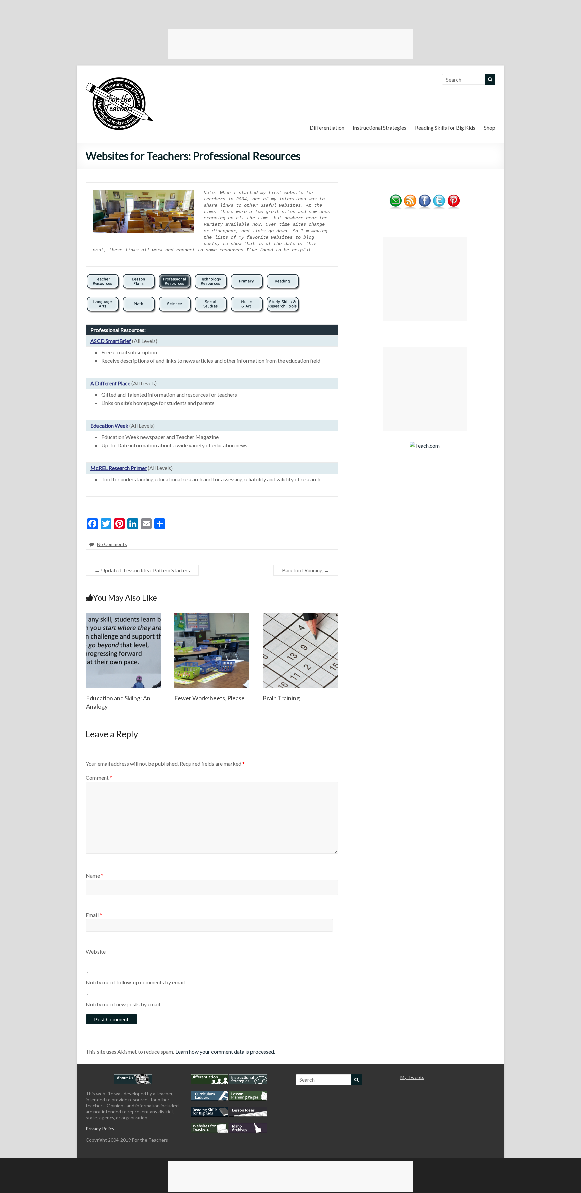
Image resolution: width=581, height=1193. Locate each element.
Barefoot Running (305, 570)
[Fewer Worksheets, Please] (211, 616)
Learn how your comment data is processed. (225, 1051)
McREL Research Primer (118, 468)
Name (94, 875)
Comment (99, 777)
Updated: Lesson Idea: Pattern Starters (142, 570)
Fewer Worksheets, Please (209, 698)
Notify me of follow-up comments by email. (136, 982)
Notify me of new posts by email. (123, 1004)
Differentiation (327, 127)
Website (96, 951)
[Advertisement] (290, 44)
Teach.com (427, 445)
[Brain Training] (300, 616)
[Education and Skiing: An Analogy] (123, 616)
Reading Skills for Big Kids (445, 127)
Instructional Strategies (379, 127)
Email (94, 915)
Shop (489, 127)
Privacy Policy (100, 1129)
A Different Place (110, 383)
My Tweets (412, 1077)
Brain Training (281, 698)
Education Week (109, 425)
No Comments (112, 544)
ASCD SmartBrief (110, 341)
